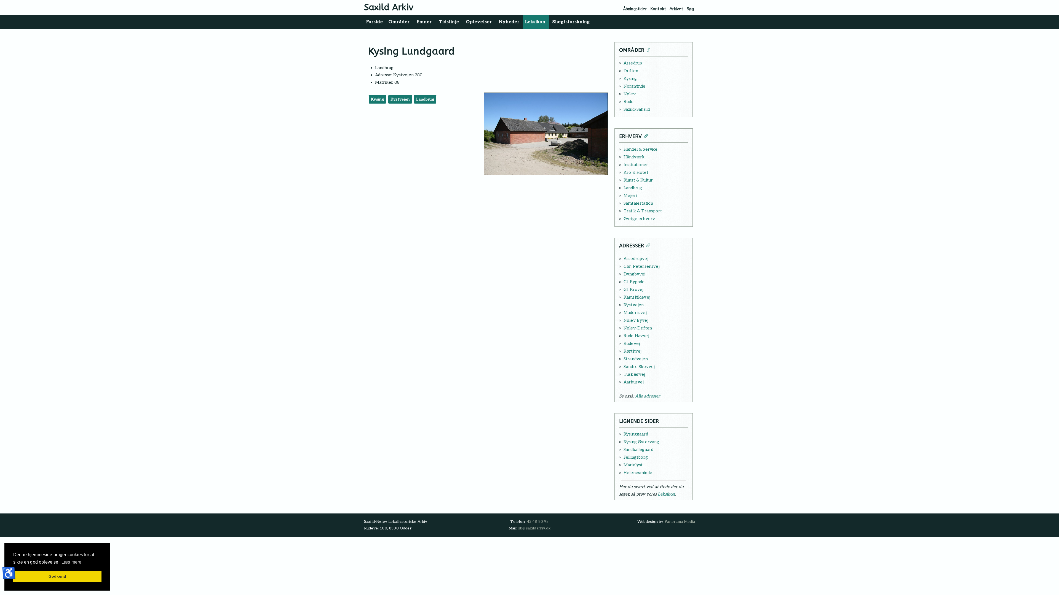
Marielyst (633, 465)
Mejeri (630, 195)
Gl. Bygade (634, 281)
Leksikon (666, 494)
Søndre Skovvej (639, 366)
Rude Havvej (636, 335)
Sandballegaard (638, 449)
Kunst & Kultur (638, 180)
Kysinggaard (636, 434)
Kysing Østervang (641, 441)
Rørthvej (632, 351)
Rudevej (632, 343)
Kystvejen (400, 99)
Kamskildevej (637, 297)
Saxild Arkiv (388, 7)
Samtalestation (638, 203)
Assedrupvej (636, 258)
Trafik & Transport (643, 211)
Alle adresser (647, 396)
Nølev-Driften (638, 328)
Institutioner (636, 164)
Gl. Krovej (634, 289)
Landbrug (425, 99)
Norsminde (634, 86)
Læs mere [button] (71, 562)
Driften (631, 70)
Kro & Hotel (636, 172)
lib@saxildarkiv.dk (534, 528)
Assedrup (633, 63)
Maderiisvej (635, 312)
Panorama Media (680, 522)
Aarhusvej (634, 382)
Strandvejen (636, 358)
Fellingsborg (636, 457)
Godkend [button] (57, 576)
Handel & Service (641, 149)
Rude (629, 101)
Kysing (377, 99)
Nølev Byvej (636, 320)
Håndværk (634, 157)
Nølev (630, 93)
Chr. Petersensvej (642, 266)
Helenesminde (638, 472)
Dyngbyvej (634, 274)
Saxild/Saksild (637, 109)
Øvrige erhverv (639, 218)
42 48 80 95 (538, 522)
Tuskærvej (634, 374)
